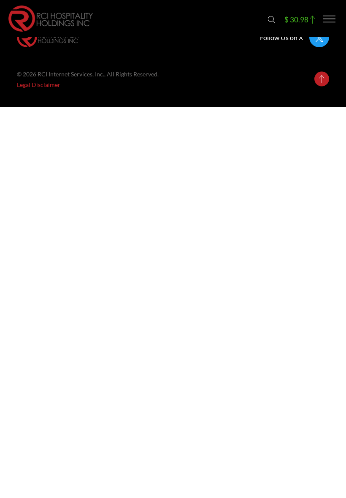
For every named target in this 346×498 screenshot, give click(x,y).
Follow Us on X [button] (281, 37)
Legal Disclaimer (38, 84)
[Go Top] (321, 79)
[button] (271, 19)
